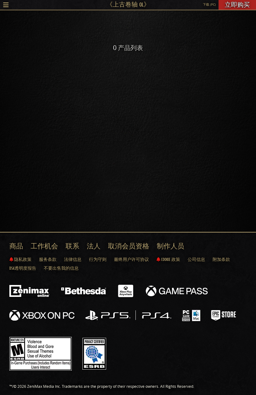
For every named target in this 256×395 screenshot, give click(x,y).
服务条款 (48, 259)
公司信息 (196, 259)
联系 (72, 246)
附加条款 (221, 259)
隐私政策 (22, 259)
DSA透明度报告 (22, 268)
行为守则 (97, 259)
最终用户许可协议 (131, 259)
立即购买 (237, 5)
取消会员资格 (128, 246)
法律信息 (72, 259)
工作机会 (44, 246)
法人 (94, 246)
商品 (16, 246)
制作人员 (170, 246)
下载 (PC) (209, 4)
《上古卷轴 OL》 (128, 4)
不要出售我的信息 (61, 268)
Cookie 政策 (170, 259)
